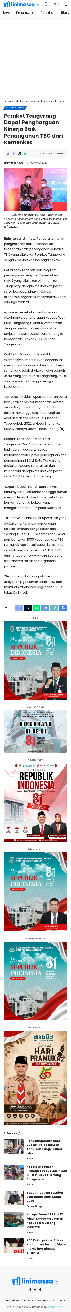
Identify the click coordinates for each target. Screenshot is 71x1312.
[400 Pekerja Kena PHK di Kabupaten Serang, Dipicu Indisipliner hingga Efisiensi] (14, 1245)
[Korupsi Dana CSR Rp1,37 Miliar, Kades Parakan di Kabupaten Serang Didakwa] (14, 1219)
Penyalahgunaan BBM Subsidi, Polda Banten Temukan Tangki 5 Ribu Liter (44, 1147)
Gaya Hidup (34, 1206)
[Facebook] (30, 1289)
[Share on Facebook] (13, 153)
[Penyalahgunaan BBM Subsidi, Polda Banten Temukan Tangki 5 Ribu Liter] (14, 1146)
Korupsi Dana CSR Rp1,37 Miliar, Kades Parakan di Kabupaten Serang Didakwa (45, 1220)
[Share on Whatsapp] (26, 153)
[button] (46, 4)
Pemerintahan (15, 107)
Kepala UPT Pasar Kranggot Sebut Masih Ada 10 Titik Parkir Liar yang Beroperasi (47, 1173)
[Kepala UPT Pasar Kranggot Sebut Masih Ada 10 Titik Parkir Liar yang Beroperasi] (14, 1172)
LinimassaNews (13, 162)
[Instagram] (35, 1289)
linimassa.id (14, 238)
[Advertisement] (35, 60)
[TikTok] (40, 1289)
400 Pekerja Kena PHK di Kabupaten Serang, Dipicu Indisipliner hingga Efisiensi (46, 1246)
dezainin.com (56, 1307)
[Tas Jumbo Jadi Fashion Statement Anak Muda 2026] (14, 1198)
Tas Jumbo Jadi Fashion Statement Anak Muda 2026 (45, 1197)
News (30, 1158)
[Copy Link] (54, 608)
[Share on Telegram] (45, 608)
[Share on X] (19, 153)
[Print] (63, 608)
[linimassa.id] (21, 4)
